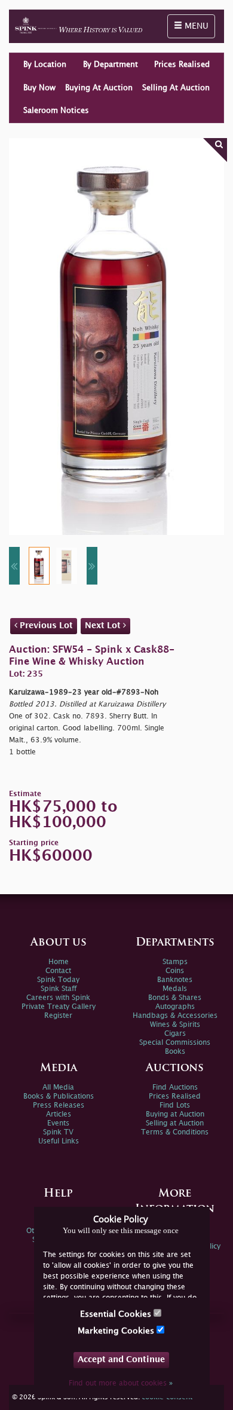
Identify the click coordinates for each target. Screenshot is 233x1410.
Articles (58, 1114)
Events (58, 1123)
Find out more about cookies (121, 1383)
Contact (58, 971)
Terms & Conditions (175, 1132)
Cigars (175, 1033)
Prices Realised (182, 64)
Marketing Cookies (117, 1331)
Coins (174, 971)
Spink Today (58, 980)
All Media (58, 1087)
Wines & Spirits (175, 1024)
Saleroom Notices (56, 110)
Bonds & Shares (174, 998)
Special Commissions (174, 1042)
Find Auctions (175, 1087)
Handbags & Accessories (175, 1016)
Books (175, 1051)
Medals (175, 989)
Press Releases (58, 1105)
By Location (44, 64)
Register (58, 1016)
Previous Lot (45, 625)
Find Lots (175, 1105)
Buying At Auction (99, 87)
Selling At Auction (176, 87)
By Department (110, 64)
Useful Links (58, 1141)
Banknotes (174, 980)
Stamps (175, 962)
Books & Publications (58, 1096)
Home (58, 962)
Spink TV (58, 1132)
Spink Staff (58, 989)
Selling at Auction (175, 1123)
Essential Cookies (117, 1314)
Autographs (175, 1007)
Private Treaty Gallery (59, 1007)
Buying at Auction (175, 1114)
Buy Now (39, 87)
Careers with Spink (58, 998)
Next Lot (104, 625)
